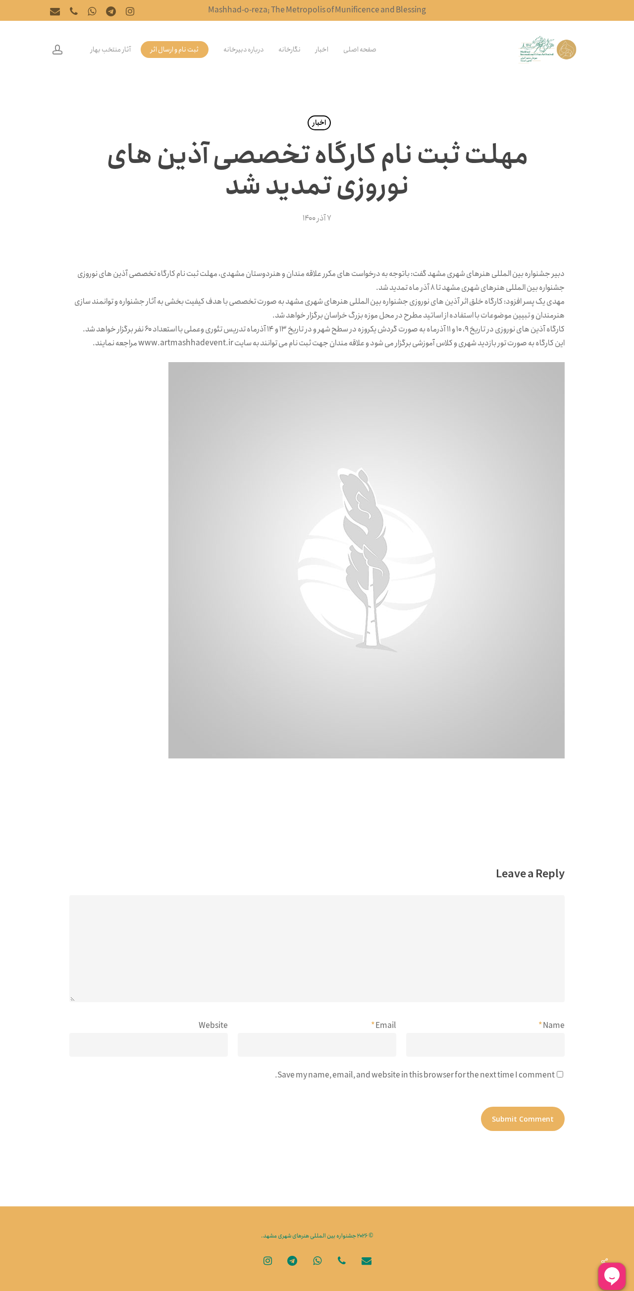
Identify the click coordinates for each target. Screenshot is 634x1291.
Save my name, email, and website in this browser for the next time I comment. (415, 1075)
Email (383, 1026)
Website (213, 1026)
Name (551, 1026)
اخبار (319, 122)
